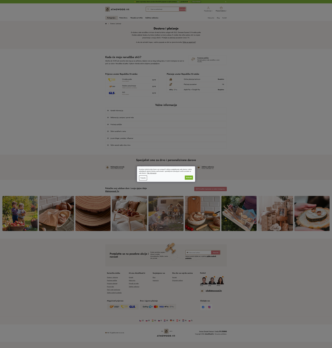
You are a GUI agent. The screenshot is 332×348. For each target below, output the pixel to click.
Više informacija (151, 173)
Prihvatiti (189, 178)
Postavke (143, 178)
